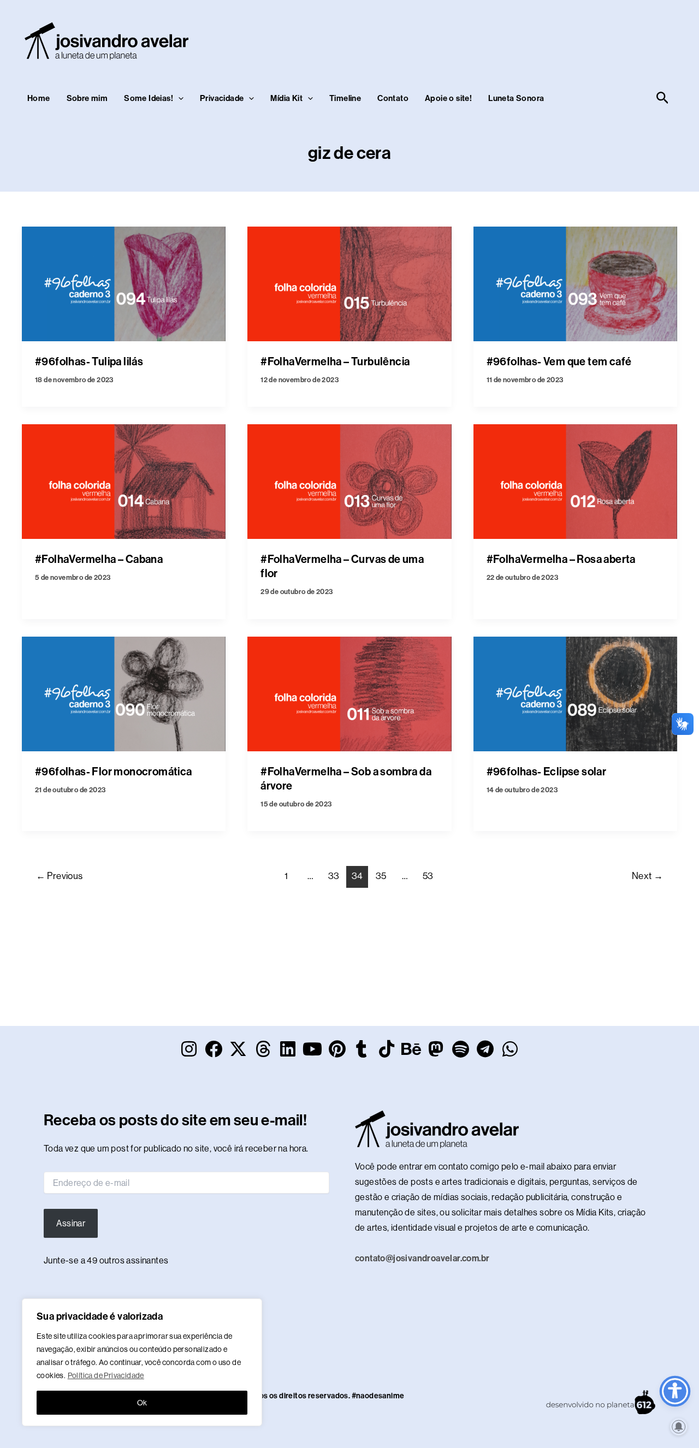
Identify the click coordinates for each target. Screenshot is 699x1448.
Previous (59, 875)
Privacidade (222, 98)
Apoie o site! (448, 98)
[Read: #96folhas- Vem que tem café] (575, 283)
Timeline (345, 98)
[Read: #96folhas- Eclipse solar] (575, 693)
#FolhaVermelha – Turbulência (335, 361)
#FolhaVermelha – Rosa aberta (561, 559)
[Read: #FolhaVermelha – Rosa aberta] (575, 481)
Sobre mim (87, 98)
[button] (178, 98)
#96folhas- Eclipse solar (547, 771)
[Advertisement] (473, 38)
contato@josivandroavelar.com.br (422, 1258)
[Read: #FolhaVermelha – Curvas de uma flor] (349, 481)
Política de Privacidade (106, 1375)
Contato (392, 98)
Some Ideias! (148, 98)
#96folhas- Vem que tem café (559, 361)
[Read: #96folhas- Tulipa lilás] (124, 283)
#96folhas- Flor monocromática (113, 771)
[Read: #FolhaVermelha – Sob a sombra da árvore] (349, 693)
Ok (142, 1402)
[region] (142, 1362)
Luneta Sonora (516, 98)
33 (334, 875)
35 (381, 875)
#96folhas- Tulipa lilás (89, 361)
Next (647, 875)
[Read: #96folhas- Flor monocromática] (124, 693)
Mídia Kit (286, 98)
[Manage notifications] (679, 1426)
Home (38, 98)
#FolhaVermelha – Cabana (99, 559)
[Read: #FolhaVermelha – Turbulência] (349, 283)
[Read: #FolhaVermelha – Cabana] (124, 481)
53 (428, 875)
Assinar (70, 1223)
